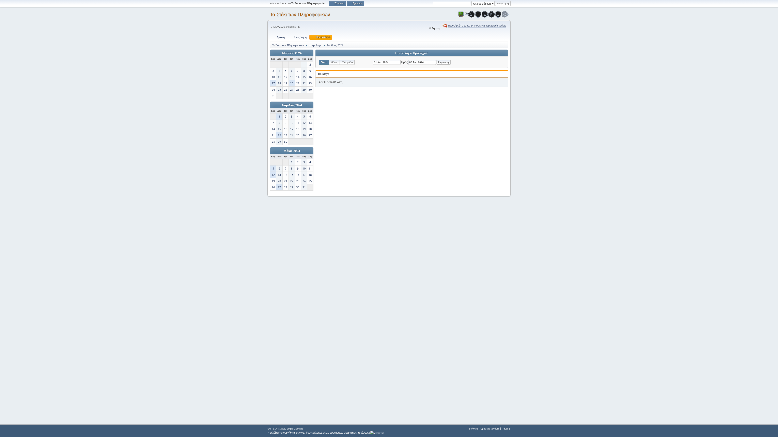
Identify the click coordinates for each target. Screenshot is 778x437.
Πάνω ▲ (506, 428)
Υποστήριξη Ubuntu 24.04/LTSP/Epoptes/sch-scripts (477, 25)
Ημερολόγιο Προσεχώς (411, 53)
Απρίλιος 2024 (292, 105)
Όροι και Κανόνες (489, 428)
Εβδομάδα (347, 62)
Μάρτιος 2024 (291, 53)
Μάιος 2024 (292, 151)
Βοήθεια (473, 428)
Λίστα (324, 62)
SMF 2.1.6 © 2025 (276, 428)
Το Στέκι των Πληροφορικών (300, 14)
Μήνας (334, 62)
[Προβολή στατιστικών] (377, 432)
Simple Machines (294, 428)
